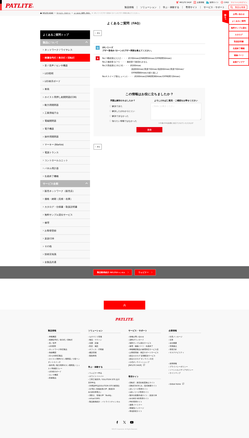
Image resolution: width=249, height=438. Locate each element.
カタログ (239, 34)
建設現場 (92, 352)
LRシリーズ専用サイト (138, 389)
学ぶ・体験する (171, 7)
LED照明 (49, 73)
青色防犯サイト (135, 411)
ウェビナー (143, 272)
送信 (149, 129)
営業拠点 (173, 346)
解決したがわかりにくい (123, 111)
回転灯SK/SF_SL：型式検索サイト (143, 385)
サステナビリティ (177, 352)
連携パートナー (135, 404)
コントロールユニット (56, 160)
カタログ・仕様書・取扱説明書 (61, 206)
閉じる (225, 14)
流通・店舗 (93, 343)
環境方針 (173, 349)
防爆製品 (52, 378)
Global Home (175, 384)
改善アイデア (239, 62)
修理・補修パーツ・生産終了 (141, 346)
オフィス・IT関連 (96, 349)
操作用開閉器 (52, 136)
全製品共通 (50, 262)
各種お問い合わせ (136, 336)
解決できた (117, 106)
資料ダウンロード (136, 339)
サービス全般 (50, 183)
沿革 (171, 339)
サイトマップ (175, 373)
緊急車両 (92, 355)
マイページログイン (239, 2)
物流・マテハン (95, 339)
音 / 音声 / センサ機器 (56, 65)
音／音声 (52, 343)
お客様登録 (50, 230)
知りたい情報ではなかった (124, 121)
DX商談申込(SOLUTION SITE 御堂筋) (104, 385)
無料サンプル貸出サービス (59, 214)
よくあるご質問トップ (56, 34)
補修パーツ (239, 55)
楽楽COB (49, 238)
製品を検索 (240, 7)
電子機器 (49, 128)
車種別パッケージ (136, 408)
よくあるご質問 (239, 21)
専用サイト (191, 7)
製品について (50, 42)
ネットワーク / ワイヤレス (58, 49)
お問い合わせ (239, 14)
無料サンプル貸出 (239, 27)
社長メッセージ (176, 336)
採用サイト (214, 2)
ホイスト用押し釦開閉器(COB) (60, 97)
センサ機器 (53, 375)
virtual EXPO (94, 398)
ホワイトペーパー (96, 376)
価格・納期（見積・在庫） (59, 198)
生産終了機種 (239, 48)
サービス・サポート (214, 7)
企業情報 (200, 2)
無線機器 (52, 352)
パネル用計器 (52, 168)
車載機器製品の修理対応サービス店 (143, 349)
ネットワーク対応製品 (58, 349)
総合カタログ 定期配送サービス (142, 355)
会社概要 (173, 343)
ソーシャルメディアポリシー (181, 370)
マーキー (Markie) (54, 144)
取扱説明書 (239, 41)
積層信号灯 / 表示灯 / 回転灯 (60, 57)
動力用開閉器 (52, 104)
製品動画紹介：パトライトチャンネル (104, 401)
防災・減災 (93, 346)
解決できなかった (120, 116)
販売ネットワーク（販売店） (60, 190)
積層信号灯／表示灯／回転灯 (61, 339)
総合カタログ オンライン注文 (141, 359)
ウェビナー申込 (95, 373)
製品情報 (129, 7)
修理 (47, 222)
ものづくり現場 (95, 336)
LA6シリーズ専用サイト (139, 392)
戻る (98, 33)
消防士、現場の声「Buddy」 (101, 395)
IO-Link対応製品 (56, 355)
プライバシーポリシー (179, 366)
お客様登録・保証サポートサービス (143, 352)
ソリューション (148, 7)
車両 (47, 89)
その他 (48, 246)
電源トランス (52, 152)
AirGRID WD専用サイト (139, 398)
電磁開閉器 (50, 120)
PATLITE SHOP (185, 2)
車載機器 (52, 336)
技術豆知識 (50, 254)
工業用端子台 (52, 112)
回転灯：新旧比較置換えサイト (142, 382)
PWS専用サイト (135, 401)
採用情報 (173, 363)
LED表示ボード (52, 81)
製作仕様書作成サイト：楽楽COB (143, 395)
